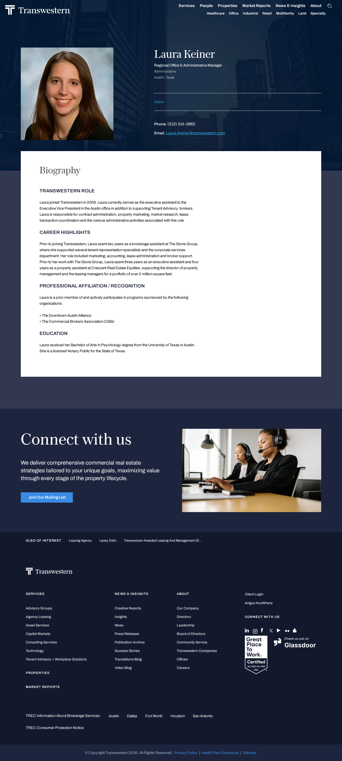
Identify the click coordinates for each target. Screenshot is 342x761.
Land (302, 13)
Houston (177, 716)
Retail (267, 13)
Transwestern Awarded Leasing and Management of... (163, 540)
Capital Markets (38, 634)
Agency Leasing (38, 617)
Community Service (192, 642)
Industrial (250, 13)
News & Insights (290, 6)
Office (234, 13)
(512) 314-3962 (181, 124)
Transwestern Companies (197, 651)
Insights (121, 617)
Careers (183, 668)
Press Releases (127, 634)
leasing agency (80, 540)
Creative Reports (128, 608)
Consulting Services (41, 642)
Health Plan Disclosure (220, 753)
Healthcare (216, 13)
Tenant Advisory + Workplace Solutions (56, 659)
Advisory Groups (39, 608)
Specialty (317, 13)
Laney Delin (107, 540)
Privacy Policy (186, 753)
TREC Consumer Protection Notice (55, 728)
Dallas (132, 716)
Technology (35, 651)
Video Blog (123, 668)
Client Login (254, 594)
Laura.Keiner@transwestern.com (195, 133)
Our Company (188, 608)
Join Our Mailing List (47, 497)
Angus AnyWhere (259, 603)
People (206, 6)
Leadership (186, 625)
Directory (184, 617)
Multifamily (285, 13)
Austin (114, 716)
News (119, 625)
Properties (227, 6)
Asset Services (37, 625)
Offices (182, 659)
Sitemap (249, 753)
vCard (159, 102)
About (315, 6)
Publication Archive (130, 642)
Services (187, 6)
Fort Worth (153, 716)
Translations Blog (128, 659)
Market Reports (256, 6)
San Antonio (203, 716)
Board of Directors (191, 634)
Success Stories (127, 651)
